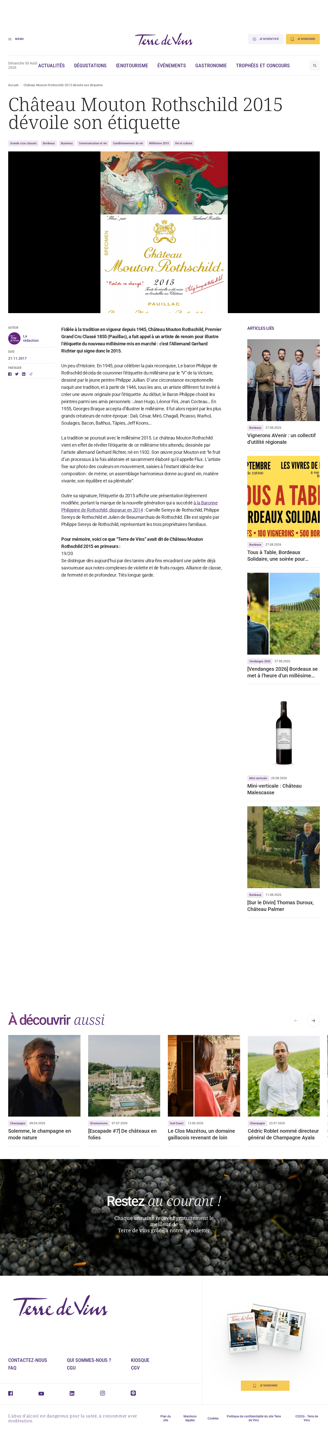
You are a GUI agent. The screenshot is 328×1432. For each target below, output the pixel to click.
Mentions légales (190, 1418)
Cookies (213, 1418)
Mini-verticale (258, 778)
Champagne (17, 1123)
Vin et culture (183, 143)
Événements (171, 65)
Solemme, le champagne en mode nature (39, 1134)
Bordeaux (49, 143)
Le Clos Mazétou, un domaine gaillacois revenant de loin (201, 1134)
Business (67, 143)
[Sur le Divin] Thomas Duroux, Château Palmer (280, 905)
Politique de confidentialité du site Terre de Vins (254, 1418)
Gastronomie (211, 65)
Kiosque (140, 1360)
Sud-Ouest (176, 1123)
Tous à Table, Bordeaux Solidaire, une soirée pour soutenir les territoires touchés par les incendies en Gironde (282, 555)
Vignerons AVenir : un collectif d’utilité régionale (281, 438)
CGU (71, 1368)
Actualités (51, 65)
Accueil (13, 85)
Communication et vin (93, 143)
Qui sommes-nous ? (89, 1360)
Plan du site (165, 1418)
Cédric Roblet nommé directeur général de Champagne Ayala (283, 1134)
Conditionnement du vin (128, 143)
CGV (135, 1368)
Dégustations (90, 65)
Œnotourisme (132, 65)
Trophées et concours (263, 65)
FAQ (12, 1368)
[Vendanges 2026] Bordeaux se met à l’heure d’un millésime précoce (282, 672)
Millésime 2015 (159, 143)
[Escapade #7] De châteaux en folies (122, 1134)
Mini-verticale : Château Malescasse (274, 789)
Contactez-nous (27, 1360)
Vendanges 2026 (259, 661)
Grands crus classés (23, 143)
